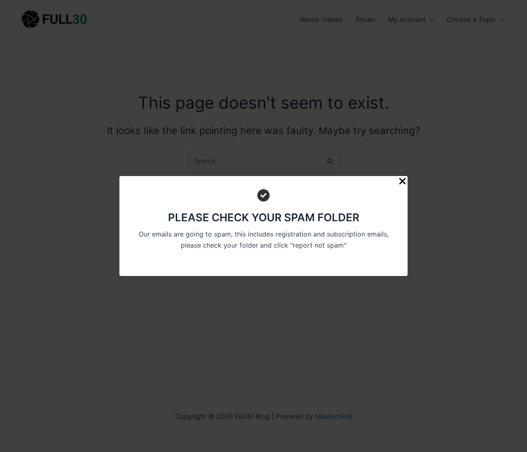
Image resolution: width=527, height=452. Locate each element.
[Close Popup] (402, 181)
